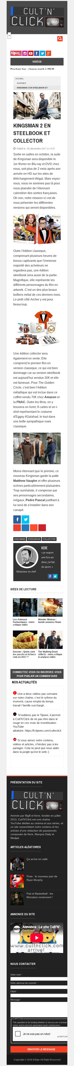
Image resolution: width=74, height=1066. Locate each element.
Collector (49, 539)
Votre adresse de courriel (24, 983)
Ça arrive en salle (37, 859)
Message (15, 999)
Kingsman (19, 539)
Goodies (21, 83)
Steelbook (34, 539)
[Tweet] (25, 519)
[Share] (17, 519)
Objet (13, 991)
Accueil (19, 79)
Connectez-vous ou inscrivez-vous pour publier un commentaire (37, 674)
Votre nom (16, 974)
